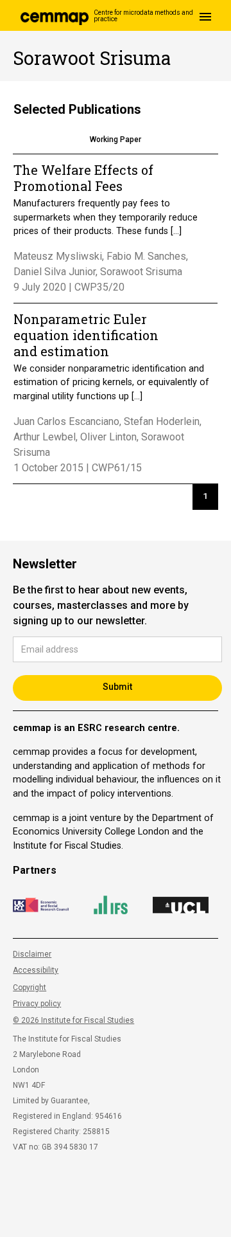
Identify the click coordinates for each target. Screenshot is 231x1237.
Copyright (29, 987)
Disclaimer (32, 954)
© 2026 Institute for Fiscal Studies (73, 1020)
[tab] (115, 141)
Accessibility (35, 970)
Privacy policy (37, 1003)
